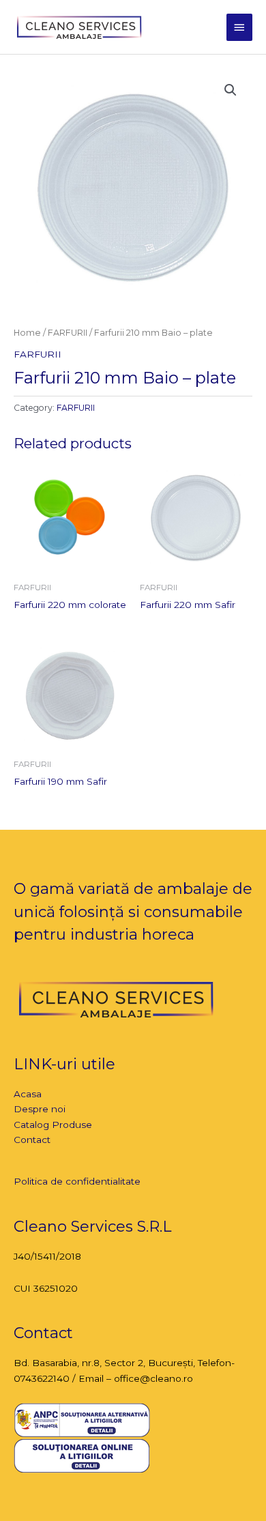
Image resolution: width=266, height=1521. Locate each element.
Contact (32, 1139)
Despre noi (39, 1108)
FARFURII (67, 333)
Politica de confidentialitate (77, 1181)
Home (27, 333)
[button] (230, 90)
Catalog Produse (53, 1124)
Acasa (28, 1093)
